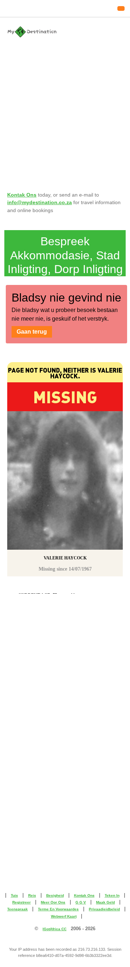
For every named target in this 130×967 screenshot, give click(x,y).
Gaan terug (32, 332)
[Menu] (121, 8)
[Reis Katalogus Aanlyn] (65, 32)
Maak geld (105, 902)
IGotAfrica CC (54, 929)
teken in (112, 895)
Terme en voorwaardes (58, 909)
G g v (80, 902)
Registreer (21, 902)
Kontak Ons (21, 195)
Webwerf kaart (64, 916)
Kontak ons (84, 895)
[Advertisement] (65, 110)
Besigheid (55, 895)
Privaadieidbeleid (104, 909)
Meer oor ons (53, 902)
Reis (32, 895)
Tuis (14, 895)
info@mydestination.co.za (39, 202)
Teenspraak (17, 909)
